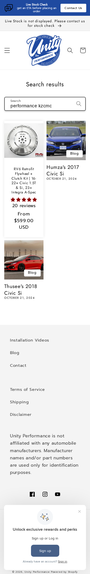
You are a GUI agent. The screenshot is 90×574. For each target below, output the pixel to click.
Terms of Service (27, 389)
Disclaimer (21, 414)
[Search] (78, 103)
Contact (18, 365)
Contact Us (73, 8)
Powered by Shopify (64, 572)
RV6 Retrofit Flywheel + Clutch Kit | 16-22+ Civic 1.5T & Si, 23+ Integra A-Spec (24, 180)
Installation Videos (29, 340)
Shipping (19, 402)
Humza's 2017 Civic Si (62, 170)
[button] (7, 50)
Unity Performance (37, 572)
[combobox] (45, 103)
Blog (15, 353)
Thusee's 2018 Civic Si (20, 289)
